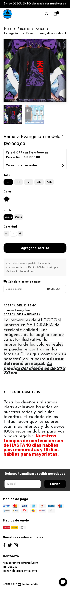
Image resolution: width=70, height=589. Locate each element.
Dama (18, 217)
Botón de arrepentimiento (20, 571)
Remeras (24, 28)
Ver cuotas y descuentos (21, 165)
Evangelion (12, 33)
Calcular (53, 289)
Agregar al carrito (35, 248)
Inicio (8, 28)
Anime (40, 28)
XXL (49, 182)
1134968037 (10, 567)
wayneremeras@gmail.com (20, 563)
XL (39, 182)
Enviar (55, 484)
